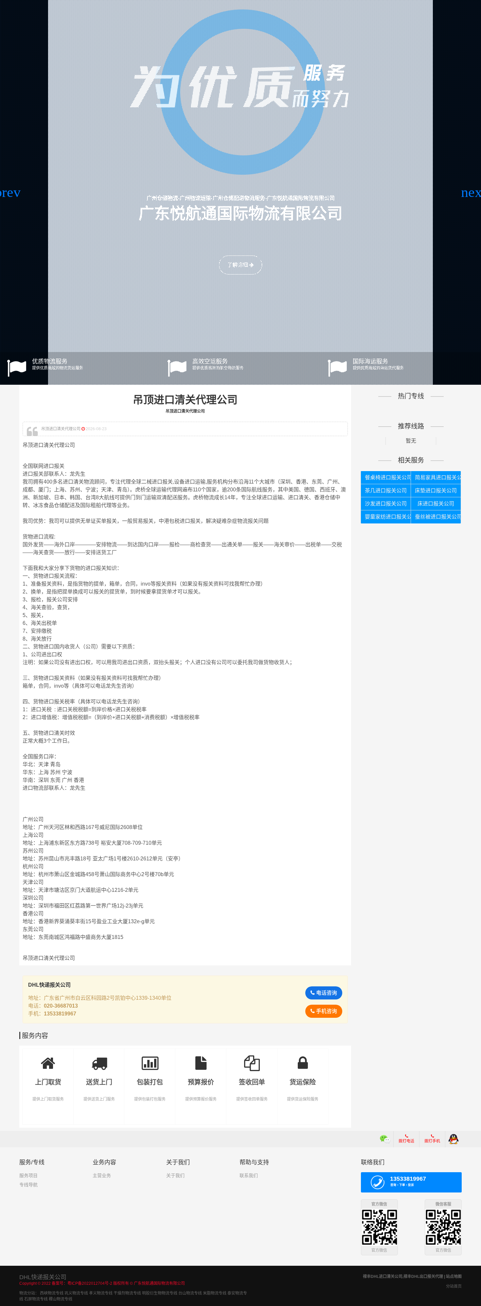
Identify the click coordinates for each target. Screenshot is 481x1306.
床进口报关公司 (436, 503)
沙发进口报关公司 (386, 503)
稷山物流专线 (60, 1299)
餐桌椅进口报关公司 (388, 477)
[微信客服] (385, 1139)
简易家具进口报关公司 (438, 477)
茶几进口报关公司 (386, 490)
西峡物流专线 (51, 1293)
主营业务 (102, 1175)
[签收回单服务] (252, 1058)
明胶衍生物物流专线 (159, 1293)
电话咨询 (326, 993)
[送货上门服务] (99, 1058)
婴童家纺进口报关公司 (388, 517)
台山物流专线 (190, 1293)
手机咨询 (326, 1011)
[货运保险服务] (303, 1058)
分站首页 (454, 1286)
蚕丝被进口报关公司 (438, 517)
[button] (7, 192)
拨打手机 (432, 1141)
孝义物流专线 (101, 1293)
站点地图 (454, 1276)
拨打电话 (406, 1141)
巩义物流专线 (76, 1293)
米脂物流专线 (214, 1293)
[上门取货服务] (48, 1058)
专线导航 (28, 1184)
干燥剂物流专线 (127, 1293)
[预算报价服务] (201, 1058)
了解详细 (238, 265)
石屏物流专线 (36, 1299)
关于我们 (175, 1175)
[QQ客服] (453, 1139)
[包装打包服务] (150, 1058)
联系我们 (249, 1175)
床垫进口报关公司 (436, 490)
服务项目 (28, 1175)
